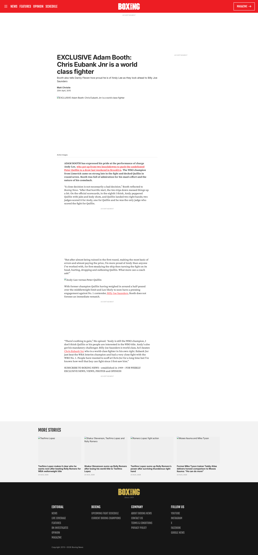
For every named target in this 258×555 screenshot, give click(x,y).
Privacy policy (139, 527)
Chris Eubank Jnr (74, 351)
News (13, 6)
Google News (177, 532)
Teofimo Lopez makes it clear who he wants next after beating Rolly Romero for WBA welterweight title (59, 469)
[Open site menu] (5, 6)
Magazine (242, 6)
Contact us (137, 518)
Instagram (176, 518)
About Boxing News (141, 513)
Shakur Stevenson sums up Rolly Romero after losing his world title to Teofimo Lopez (105, 469)
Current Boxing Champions (106, 518)
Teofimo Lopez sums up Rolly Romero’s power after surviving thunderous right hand (151, 469)
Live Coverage (59, 518)
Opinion (38, 6)
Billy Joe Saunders (117, 293)
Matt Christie (63, 87)
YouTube (175, 513)
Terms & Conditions (141, 523)
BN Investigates (60, 527)
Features (25, 6)
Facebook (176, 527)
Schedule (52, 6)
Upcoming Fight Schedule (105, 513)
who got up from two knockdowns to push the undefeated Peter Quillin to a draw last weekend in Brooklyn (104, 168)
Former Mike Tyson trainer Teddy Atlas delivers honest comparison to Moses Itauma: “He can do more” (197, 469)
